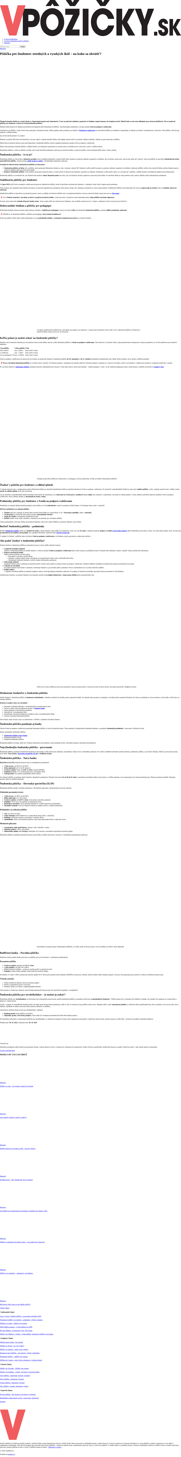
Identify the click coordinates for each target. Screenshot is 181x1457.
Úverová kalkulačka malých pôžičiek (16, 41)
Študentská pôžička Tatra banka (15, 735)
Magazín (7, 43)
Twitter (2, 1050)
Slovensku (115, 193)
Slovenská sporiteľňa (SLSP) (28, 753)
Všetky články (5, 1308)
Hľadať (23, 46)
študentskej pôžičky (12, 531)
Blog (13, 1050)
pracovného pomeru (120, 531)
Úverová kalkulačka (10, 39)
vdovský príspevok (62, 533)
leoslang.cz (11, 1454)
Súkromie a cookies (54, 1447)
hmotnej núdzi (39, 708)
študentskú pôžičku (22, 367)
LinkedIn (8, 1050)
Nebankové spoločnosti (87, 130)
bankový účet (159, 367)
